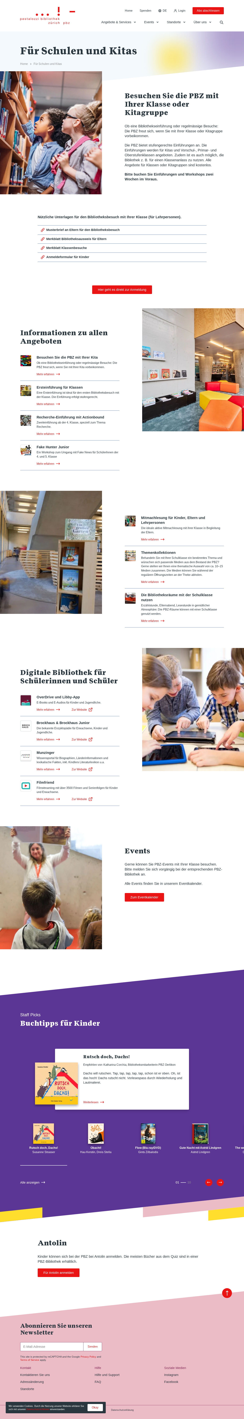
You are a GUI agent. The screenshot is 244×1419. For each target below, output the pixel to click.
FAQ (98, 1382)
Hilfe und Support (107, 1375)
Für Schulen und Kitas (48, 63)
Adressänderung (32, 1382)
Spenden (145, 10)
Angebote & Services (116, 22)
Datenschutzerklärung (122, 1410)
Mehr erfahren (45, 374)
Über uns (200, 22)
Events (149, 22)
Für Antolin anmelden (58, 1273)
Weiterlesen (90, 1102)
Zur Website (79, 709)
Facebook (171, 1382)
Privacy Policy (88, 1356)
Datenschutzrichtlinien (37, 1409)
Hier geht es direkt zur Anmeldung (122, 289)
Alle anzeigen (29, 1182)
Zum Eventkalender (144, 897)
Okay (95, 1407)
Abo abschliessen (208, 10)
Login (181, 10)
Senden (93, 1346)
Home (129, 10)
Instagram (171, 1375)
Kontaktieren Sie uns (35, 1375)
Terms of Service (29, 1359)
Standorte (174, 22)
